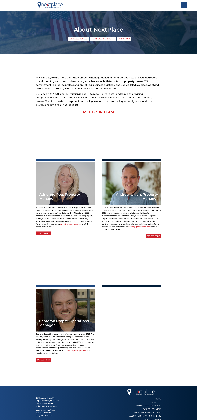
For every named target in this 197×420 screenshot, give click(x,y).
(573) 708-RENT (48, 403)
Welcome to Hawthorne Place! (145, 416)
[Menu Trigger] (184, 5)
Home (158, 399)
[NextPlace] (50, 5)
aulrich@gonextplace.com (139, 226)
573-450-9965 (43, 233)
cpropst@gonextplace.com (76, 350)
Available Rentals (78, 39)
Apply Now (124, 39)
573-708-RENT (153, 236)
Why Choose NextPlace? (148, 406)
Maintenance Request (103, 39)
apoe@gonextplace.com (71, 224)
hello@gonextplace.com (46, 406)
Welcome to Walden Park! (147, 412)
